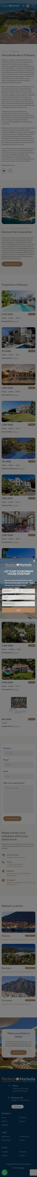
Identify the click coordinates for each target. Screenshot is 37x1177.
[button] (34, 561)
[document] (18, 588)
